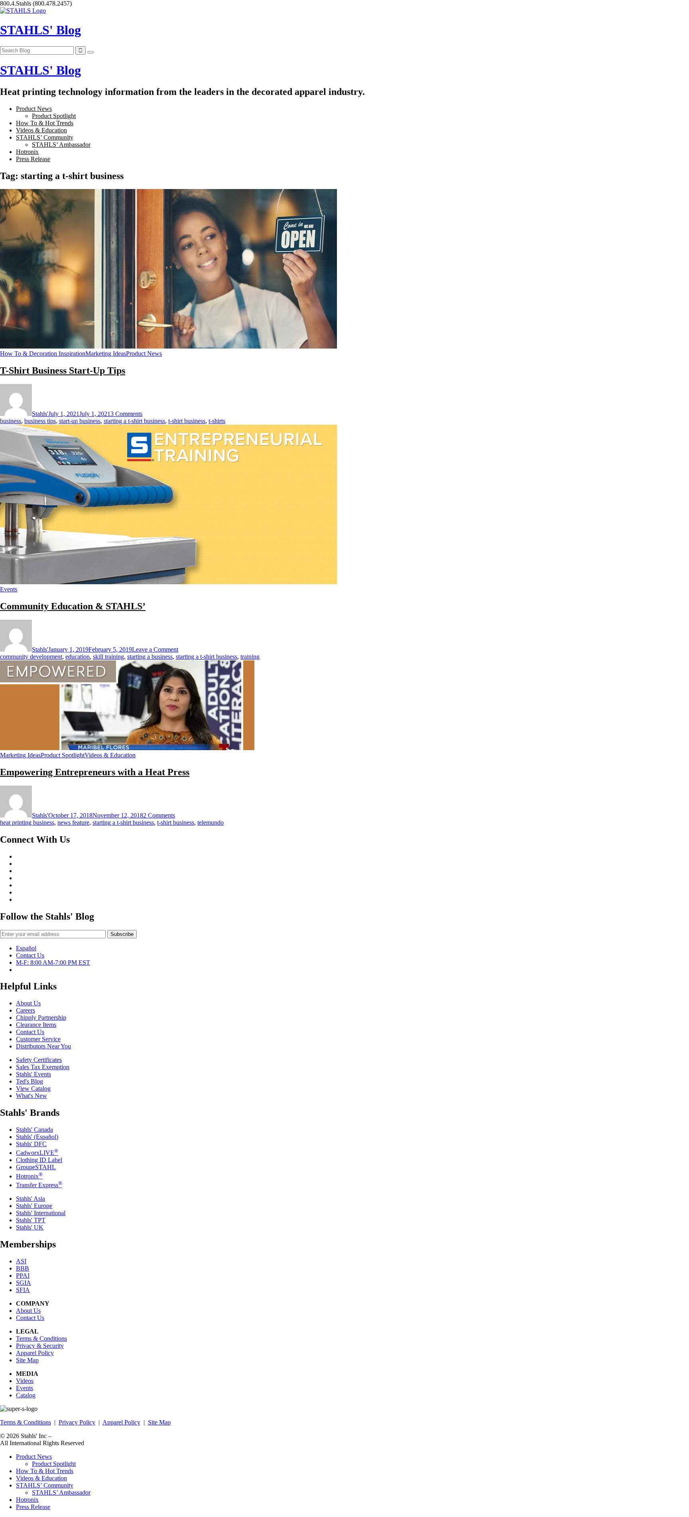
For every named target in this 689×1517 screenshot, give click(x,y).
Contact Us (30, 955)
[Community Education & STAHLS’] (168, 582)
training (250, 656)
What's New (31, 1095)
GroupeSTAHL (36, 1167)
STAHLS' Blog (40, 30)
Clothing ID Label (39, 1159)
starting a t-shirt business (134, 421)
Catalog (25, 1395)
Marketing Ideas (105, 353)
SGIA (23, 1282)
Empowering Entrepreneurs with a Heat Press (94, 772)
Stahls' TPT (30, 1220)
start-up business (79, 421)
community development (31, 656)
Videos (24, 1380)
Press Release (33, 159)
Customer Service (38, 1039)
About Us (28, 1003)
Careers (25, 1010)
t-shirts (217, 421)
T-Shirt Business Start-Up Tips (62, 370)
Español (26, 948)
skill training (108, 656)
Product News (34, 108)
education (77, 656)
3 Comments (126, 413)
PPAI (23, 1275)
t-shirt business (186, 421)
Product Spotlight (54, 115)
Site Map (27, 1360)
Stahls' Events (33, 1074)
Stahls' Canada (34, 1129)
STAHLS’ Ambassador (61, 144)
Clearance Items (36, 1024)
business (10, 421)
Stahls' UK (29, 1227)
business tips (40, 421)
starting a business (150, 656)
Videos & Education (41, 130)
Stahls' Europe (34, 1205)
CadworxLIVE (37, 1152)
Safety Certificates (39, 1059)
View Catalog (33, 1088)
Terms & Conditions (41, 1338)
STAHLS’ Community (44, 137)
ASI (21, 1261)
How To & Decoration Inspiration (42, 353)
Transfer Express (39, 1185)
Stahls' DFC (31, 1144)
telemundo (210, 822)
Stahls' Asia (30, 1198)
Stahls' (40, 413)
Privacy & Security (40, 1345)
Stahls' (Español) (37, 1136)
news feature (73, 822)
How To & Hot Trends (44, 123)
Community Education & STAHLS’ (73, 606)
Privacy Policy (77, 1422)
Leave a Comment (155, 649)
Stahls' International (40, 1213)
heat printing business (27, 822)
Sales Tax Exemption (42, 1067)
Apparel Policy (35, 1353)
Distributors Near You (43, 1046)
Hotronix (27, 151)
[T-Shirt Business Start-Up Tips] (168, 346)
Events (8, 589)
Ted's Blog (29, 1081)
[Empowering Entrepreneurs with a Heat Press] (127, 748)
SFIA (23, 1289)
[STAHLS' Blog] (23, 10)
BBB (22, 1268)
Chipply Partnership (41, 1017)
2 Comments (159, 815)
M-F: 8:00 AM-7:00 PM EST (53, 962)
